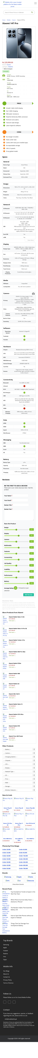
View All (33, 873)
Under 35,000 (6, 859)
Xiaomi (20, 612)
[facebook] (4, 1002)
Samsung (6, 944)
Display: (6, 533)
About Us (6, 974)
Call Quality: (8, 563)
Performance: (8, 575)
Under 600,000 (23, 865)
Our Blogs (6, 971)
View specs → (12, 620)
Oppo (5, 959)
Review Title (8, 505)
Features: (7, 551)
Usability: (7, 569)
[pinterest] (14, 1002)
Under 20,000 (6, 849)
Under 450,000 (23, 862)
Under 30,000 (6, 856)
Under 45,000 (6, 865)
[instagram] (9, 1002)
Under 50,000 (6, 868)
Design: (6, 527)
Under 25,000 (6, 852)
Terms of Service (8, 983)
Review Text (8, 509)
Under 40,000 (6, 862)
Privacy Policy (7, 980)
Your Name (8, 496)
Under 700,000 (23, 868)
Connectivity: (8, 557)
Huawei (5, 950)
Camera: (6, 539)
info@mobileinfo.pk (11, 1019)
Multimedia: (8, 545)
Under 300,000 (23, 859)
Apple (5, 947)
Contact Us (6, 977)
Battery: (6, 581)
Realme (5, 953)
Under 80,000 (23, 852)
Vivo (4, 956)
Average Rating (8, 588)
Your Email (8, 500)
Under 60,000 (23, 849)
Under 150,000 (23, 856)
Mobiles (10, 67)
